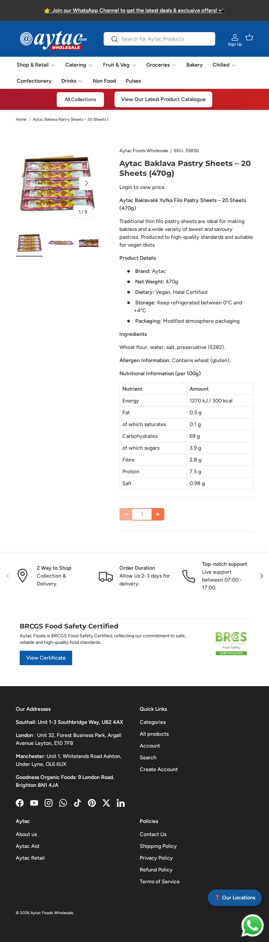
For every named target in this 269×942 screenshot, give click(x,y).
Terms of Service (160, 881)
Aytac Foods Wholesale (143, 151)
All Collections (80, 99)
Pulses (133, 81)
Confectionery (34, 81)
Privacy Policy (156, 858)
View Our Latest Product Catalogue (163, 99)
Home (21, 119)
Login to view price (142, 187)
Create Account (159, 769)
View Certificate (46, 658)
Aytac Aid (27, 846)
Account (150, 746)
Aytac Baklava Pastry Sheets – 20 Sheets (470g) (72, 119)
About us (26, 834)
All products (154, 734)
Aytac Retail (30, 858)
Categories (153, 722)
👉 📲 (134, 10)
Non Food (104, 81)
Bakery (194, 65)
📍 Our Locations (234, 897)
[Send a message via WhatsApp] (252, 925)
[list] (57, 183)
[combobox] (159, 39)
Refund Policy (156, 870)
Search (148, 757)
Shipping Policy (158, 846)
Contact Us (153, 834)
